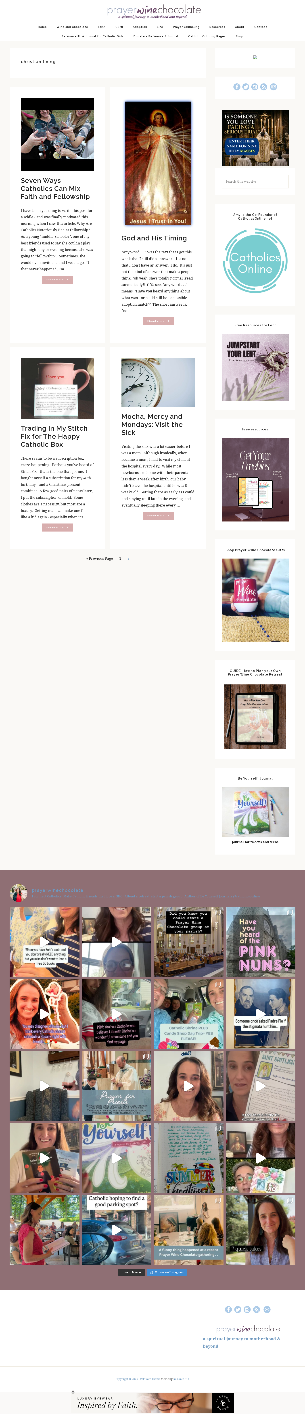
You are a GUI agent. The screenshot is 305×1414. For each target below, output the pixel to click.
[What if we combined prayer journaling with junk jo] (189, 1158)
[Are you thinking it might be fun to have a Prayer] (189, 942)
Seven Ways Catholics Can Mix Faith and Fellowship (55, 188)
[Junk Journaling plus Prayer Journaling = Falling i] (261, 1158)
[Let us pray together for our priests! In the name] (117, 1086)
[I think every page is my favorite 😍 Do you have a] (117, 1158)
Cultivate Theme (150, 1379)
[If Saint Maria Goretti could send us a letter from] (261, 1086)
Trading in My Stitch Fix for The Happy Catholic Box (54, 436)
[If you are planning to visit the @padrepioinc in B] (189, 1014)
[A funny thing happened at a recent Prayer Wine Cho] (189, 1230)
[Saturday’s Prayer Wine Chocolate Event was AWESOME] (44, 1230)
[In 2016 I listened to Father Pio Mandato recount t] (261, 1014)
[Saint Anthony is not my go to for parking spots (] (117, 1230)
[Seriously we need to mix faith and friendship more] (44, 1014)
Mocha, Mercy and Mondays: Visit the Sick (152, 424)
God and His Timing (154, 238)
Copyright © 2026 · (127, 1379)
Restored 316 (181, 1379)
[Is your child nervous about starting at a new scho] (44, 1158)
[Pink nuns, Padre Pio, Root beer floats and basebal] (117, 1014)
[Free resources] (255, 520)
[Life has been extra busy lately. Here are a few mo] (261, 1230)
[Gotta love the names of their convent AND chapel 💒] (261, 942)
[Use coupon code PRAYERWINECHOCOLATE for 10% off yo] (189, 1086)
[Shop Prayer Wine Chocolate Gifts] (255, 641)
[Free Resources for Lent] (255, 400)
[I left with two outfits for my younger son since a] (44, 942)
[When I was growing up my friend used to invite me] (44, 1086)
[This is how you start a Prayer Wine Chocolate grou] (117, 942)
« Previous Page (99, 559)
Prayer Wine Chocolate (152, 11)
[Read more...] (59, 281)
